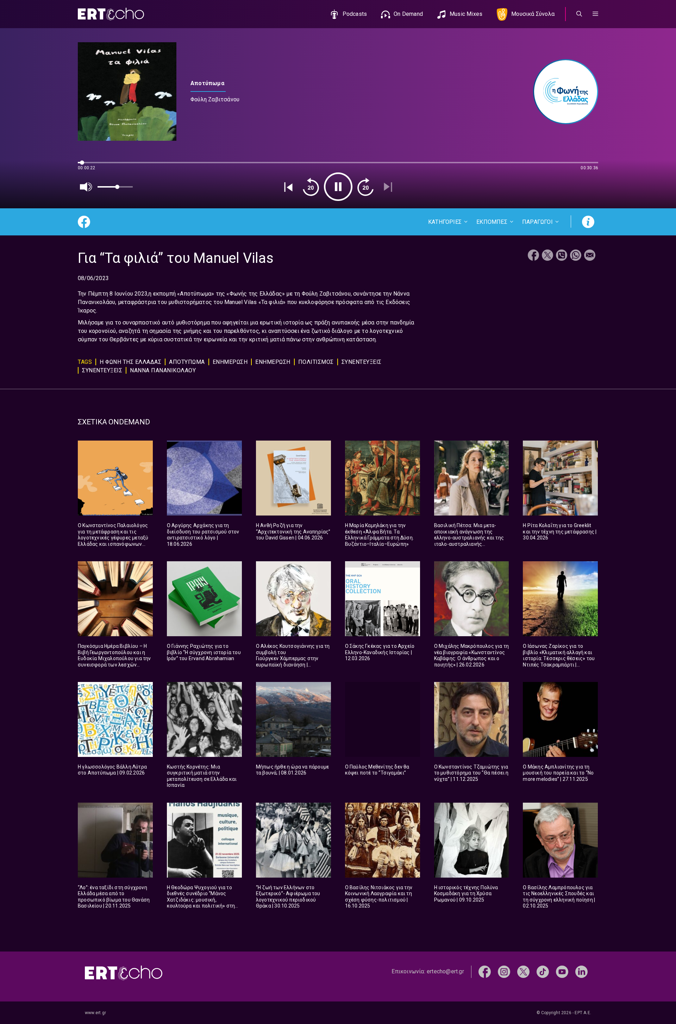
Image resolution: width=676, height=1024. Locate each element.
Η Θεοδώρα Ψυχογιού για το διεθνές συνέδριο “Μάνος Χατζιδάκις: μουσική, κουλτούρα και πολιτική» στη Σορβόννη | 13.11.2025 (201, 900)
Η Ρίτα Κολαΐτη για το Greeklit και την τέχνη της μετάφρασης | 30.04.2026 (559, 532)
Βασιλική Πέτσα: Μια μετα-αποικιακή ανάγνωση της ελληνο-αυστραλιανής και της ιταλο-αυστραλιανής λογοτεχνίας (469, 538)
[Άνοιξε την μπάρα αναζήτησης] (579, 14)
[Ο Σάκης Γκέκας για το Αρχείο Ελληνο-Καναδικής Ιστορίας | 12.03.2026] (382, 598)
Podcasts (355, 14)
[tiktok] (543, 971)
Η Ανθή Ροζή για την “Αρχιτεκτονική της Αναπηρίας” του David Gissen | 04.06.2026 (293, 532)
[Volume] (86, 187)
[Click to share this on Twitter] (547, 256)
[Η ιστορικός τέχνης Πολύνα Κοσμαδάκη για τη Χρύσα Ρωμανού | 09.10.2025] (471, 840)
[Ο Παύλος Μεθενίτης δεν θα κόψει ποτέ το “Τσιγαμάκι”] (382, 719)
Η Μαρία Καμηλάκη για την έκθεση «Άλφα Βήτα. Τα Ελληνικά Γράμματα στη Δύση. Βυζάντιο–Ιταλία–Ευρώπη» (379, 535)
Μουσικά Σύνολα (533, 14)
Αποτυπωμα (187, 362)
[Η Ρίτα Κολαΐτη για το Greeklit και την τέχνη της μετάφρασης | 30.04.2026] (560, 478)
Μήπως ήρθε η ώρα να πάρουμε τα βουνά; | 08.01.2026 (292, 770)
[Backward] (311, 187)
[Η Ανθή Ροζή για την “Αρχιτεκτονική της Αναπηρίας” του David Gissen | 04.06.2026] (293, 478)
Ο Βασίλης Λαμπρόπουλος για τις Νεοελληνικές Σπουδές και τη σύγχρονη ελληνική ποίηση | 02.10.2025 (559, 897)
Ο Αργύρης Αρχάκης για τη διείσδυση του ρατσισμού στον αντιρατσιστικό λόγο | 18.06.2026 (203, 535)
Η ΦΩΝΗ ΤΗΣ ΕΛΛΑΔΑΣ (130, 362)
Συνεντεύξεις (102, 370)
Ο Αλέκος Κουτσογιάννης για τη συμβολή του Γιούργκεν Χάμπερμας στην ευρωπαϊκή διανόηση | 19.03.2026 (293, 658)
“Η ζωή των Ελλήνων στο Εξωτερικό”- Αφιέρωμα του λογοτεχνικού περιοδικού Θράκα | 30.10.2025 (288, 897)
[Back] (288, 187)
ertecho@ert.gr (445, 971)
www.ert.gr (95, 1012)
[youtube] (562, 971)
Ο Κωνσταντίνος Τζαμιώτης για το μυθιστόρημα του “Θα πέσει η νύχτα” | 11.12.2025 (471, 773)
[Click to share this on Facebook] (533, 256)
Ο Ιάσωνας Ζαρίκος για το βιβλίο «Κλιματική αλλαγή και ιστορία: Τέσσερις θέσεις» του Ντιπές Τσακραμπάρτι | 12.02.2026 (559, 658)
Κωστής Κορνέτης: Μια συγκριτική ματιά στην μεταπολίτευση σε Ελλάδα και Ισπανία (202, 776)
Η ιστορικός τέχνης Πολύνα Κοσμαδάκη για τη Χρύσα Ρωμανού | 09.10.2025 (466, 894)
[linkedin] (581, 971)
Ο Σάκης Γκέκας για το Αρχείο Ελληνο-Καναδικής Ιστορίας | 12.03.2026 (380, 652)
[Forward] (365, 187)
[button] (595, 14)
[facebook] (484, 971)
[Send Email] (589, 256)
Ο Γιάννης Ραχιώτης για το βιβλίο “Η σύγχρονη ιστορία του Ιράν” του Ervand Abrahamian (204, 652)
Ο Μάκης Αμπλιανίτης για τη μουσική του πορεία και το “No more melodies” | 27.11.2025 (558, 773)
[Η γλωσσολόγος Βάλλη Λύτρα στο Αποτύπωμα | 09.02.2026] (115, 719)
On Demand (408, 14)
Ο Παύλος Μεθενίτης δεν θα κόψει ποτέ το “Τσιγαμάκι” (377, 770)
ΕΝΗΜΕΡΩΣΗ (230, 362)
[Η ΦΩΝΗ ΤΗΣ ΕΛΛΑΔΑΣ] (562, 91)
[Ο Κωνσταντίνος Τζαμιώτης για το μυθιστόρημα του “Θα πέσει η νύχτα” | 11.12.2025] (471, 719)
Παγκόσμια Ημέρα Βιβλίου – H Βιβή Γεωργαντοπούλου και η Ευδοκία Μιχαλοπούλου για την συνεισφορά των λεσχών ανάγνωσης (114, 658)
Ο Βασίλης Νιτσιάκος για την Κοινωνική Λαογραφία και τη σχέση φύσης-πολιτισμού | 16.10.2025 (378, 897)
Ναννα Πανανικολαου (163, 370)
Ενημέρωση (272, 362)
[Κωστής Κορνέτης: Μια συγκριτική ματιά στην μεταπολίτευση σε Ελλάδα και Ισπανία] (204, 719)
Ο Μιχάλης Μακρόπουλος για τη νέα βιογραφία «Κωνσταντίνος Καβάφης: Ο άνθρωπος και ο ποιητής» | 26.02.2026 (471, 655)
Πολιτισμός (316, 362)
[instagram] (504, 971)
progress (89, 166)
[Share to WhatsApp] (575, 256)
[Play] (338, 186)
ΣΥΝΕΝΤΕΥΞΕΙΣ (362, 362)
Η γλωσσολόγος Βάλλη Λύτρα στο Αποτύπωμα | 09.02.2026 (112, 770)
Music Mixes (466, 14)
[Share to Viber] (561, 256)
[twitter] (523, 971)
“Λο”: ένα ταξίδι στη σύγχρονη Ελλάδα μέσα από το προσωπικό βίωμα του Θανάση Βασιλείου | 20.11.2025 (114, 897)
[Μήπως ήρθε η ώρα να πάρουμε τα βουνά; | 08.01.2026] (293, 719)
